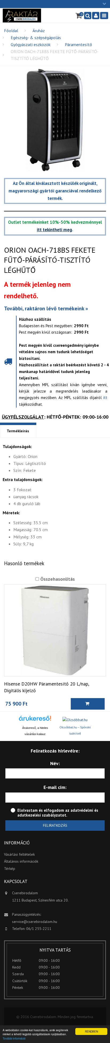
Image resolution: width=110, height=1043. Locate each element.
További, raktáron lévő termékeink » (46, 308)
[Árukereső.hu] (35, 720)
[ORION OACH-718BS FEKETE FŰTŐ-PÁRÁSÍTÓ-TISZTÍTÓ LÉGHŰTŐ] (55, 120)
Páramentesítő (78, 44)
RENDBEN (91, 1031)
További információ (14, 1038)
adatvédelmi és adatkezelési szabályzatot (57, 813)
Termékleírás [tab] (18, 431)
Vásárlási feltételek (19, 854)
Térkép (9, 868)
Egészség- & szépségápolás (36, 37)
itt (105, 397)
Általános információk (21, 861)
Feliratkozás (55, 825)
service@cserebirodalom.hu (34, 921)
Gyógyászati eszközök (30, 44)
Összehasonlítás (57, 579)
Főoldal (11, 30)
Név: (55, 763)
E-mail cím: (55, 787)
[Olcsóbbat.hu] (75, 719)
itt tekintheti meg (54, 230)
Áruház (39, 30)
